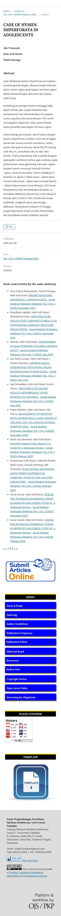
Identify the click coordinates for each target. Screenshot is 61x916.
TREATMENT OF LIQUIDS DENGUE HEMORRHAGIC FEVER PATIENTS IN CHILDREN (29, 392)
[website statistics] (14, 860)
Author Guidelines (17, 623)
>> (17, 548)
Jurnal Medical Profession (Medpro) (27, 3)
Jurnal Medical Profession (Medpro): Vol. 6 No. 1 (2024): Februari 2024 (33, 486)
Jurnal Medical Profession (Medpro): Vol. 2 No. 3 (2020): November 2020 (32, 431)
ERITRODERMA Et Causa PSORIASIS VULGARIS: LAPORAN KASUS (33, 346)
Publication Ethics (16, 641)
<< (4, 548)
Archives (18, 11)
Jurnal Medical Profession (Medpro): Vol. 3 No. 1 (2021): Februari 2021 (32, 452)
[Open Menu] (3, 3)
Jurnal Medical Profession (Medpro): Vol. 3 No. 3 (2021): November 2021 (32, 304)
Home (6, 11)
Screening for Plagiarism (21, 697)
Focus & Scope (15, 605)
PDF (10, 226)
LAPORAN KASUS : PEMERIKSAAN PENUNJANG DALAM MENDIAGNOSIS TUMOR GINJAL (31, 367)
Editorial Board (15, 651)
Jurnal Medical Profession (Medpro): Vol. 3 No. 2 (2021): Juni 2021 (33, 375)
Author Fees (13, 669)
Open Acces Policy (17, 688)
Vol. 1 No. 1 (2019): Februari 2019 (19, 14)
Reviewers (13, 660)
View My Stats (30, 860)
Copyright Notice (17, 679)
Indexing (12, 614)
